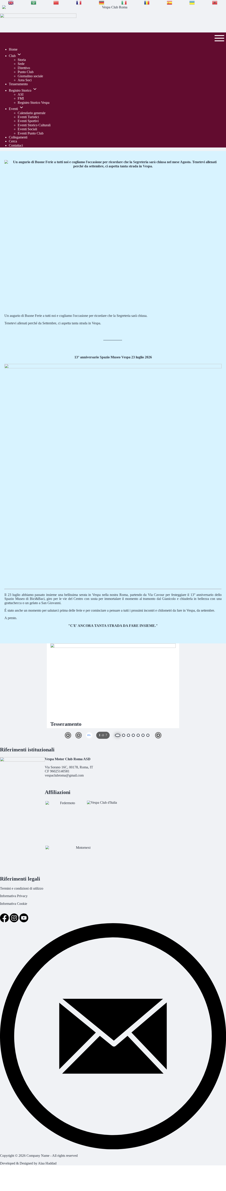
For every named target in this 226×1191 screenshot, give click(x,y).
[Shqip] (215, 2)
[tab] (123, 735)
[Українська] (192, 2)
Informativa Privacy (14, 896)
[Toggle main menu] (219, 38)
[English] (11, 2)
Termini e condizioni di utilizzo (21, 888)
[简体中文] (56, 2)
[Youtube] (23, 921)
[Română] (147, 2)
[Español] (170, 2)
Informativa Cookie (13, 904)
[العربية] (34, 2)
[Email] (113, 1148)
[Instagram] (14, 921)
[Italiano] (124, 2)
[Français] (79, 2)
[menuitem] (13, 49)
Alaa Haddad (47, 1163)
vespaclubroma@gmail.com (64, 775)
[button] (68, 735)
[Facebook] (5, 921)
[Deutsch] (102, 2)
